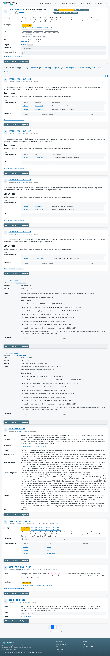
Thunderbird (39, 158)
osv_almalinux (21, 283)
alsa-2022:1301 (11, 353)
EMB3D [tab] (6, 71)
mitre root (30, 45)
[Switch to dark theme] (106, 3)
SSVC (5, 31)
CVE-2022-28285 (17, 9)
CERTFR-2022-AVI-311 (20, 79)
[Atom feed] (105, 76)
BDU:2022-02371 (17, 429)
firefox (49, 547)
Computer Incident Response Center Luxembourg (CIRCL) (26, 652)
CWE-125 (24, 42)
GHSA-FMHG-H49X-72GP (20, 567)
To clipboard (24, 61)
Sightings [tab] (58, 68)
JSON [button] (6, 61)
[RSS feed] (107, 76)
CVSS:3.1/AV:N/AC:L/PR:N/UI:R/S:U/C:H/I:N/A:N (37, 28)
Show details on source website (14, 120)
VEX (51, 3)
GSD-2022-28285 (17, 600)
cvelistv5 (21, 12)
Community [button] (72, 3)
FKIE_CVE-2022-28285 (20, 521)
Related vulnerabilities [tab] (12, 68)
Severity (6, 25)
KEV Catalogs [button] (62, 3)
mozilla (23, 45)
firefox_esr (50, 550)
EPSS (77, 10)
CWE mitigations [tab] (70, 68)
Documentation (61, 644)
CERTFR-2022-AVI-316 (20, 131)
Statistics (88, 3)
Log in (94, 3)
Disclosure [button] (80, 3)
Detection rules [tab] (85, 68)
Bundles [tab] (47, 68)
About (100, 3)
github (21, 569)
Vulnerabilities (44, 3)
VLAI (55, 10)
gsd (20, 602)
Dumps (58, 652)
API (57, 647)
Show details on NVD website (13, 57)
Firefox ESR (39, 106)
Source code (88, 647)
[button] (103, 3)
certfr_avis (22, 81)
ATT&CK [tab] (97, 68)
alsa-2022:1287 (11, 281)
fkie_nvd (21, 523)
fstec (20, 431)
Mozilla (25, 106)
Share (14, 61)
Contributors (60, 649)
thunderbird (51, 554)
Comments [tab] (35, 68)
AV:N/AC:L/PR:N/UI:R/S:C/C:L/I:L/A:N (34, 446)
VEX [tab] (26, 68)
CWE (55, 3)
